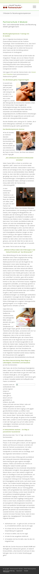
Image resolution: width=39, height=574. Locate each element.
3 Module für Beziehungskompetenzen (17, 13)
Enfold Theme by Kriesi (30, 568)
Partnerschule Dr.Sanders (16, 568)
